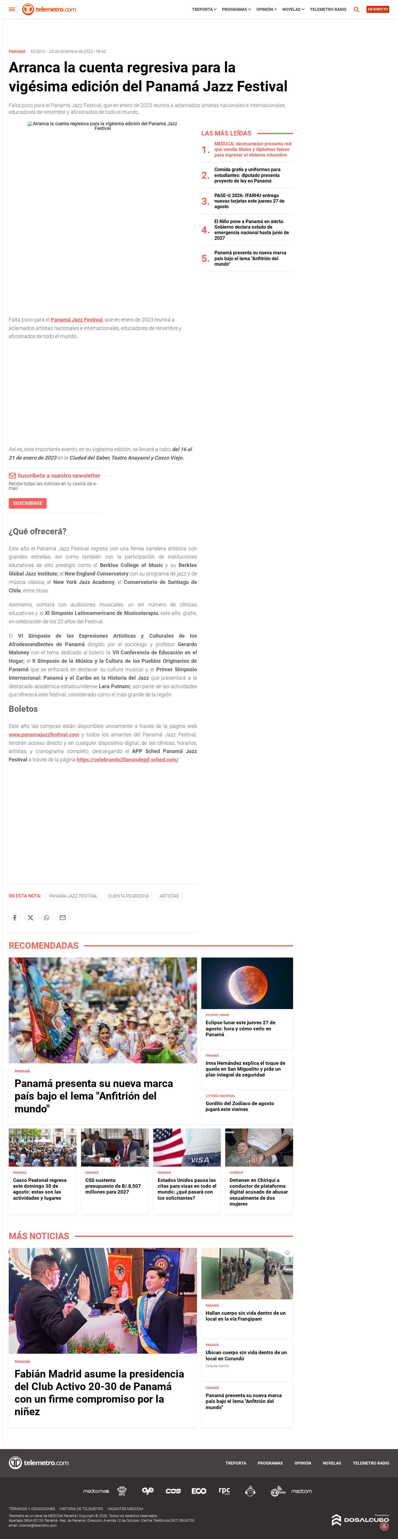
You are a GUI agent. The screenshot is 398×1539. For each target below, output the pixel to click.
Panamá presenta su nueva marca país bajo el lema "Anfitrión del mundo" (250, 258)
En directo (378, 9)
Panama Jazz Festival (73, 896)
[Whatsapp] (47, 918)
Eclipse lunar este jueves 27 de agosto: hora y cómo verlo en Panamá (240, 1028)
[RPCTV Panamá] (122, 1495)
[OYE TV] (148, 1495)
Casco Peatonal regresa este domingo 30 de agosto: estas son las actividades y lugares (39, 1189)
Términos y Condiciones (32, 1509)
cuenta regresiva (128, 896)
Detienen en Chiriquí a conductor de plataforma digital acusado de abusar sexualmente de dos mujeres (259, 1192)
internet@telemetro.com (38, 1526)
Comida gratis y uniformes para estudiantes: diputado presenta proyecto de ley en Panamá (247, 175)
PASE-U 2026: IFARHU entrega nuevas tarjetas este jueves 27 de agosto (249, 201)
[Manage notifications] (384, 1526)
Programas (234, 9)
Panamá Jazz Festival (77, 320)
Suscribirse (27, 503)
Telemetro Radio (328, 9)
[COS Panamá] (173, 1495)
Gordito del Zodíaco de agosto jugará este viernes (240, 1106)
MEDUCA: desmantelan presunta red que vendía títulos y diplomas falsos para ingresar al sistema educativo (252, 149)
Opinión (264, 9)
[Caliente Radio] (250, 1495)
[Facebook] (14, 918)
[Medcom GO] (96, 1495)
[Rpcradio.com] (224, 1495)
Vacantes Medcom (125, 1509)
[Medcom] (301, 1495)
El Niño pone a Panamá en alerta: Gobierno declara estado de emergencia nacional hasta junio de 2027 (251, 230)
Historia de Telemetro (81, 1509)
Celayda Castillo (217, 1366)
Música (38, 51)
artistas (169, 896)
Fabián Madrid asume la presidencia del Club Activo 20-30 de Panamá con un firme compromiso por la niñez (99, 1393)
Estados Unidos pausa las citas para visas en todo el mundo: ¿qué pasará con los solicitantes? (187, 1189)
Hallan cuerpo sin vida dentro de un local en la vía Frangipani (246, 1316)
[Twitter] (31, 918)
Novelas (291, 9)
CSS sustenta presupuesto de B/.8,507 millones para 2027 (113, 1186)
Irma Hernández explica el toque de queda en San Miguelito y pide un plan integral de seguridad (245, 1069)
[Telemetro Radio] (276, 1495)
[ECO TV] (199, 1495)
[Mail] (63, 918)
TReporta (202, 9)
